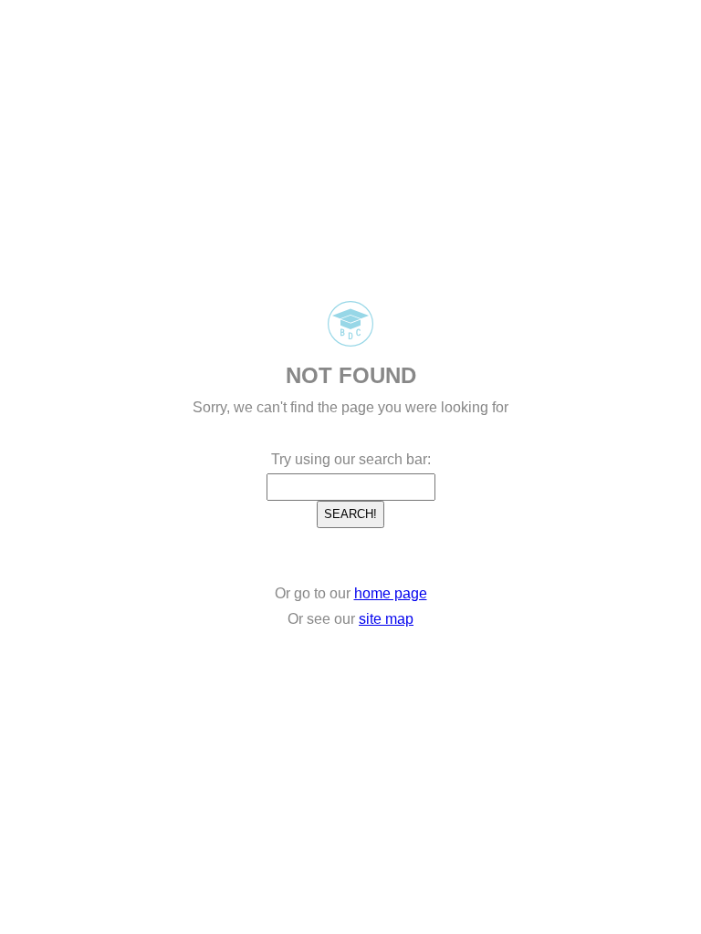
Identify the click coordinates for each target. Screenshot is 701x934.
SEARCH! (350, 514)
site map (386, 619)
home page (390, 593)
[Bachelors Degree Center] (350, 341)
